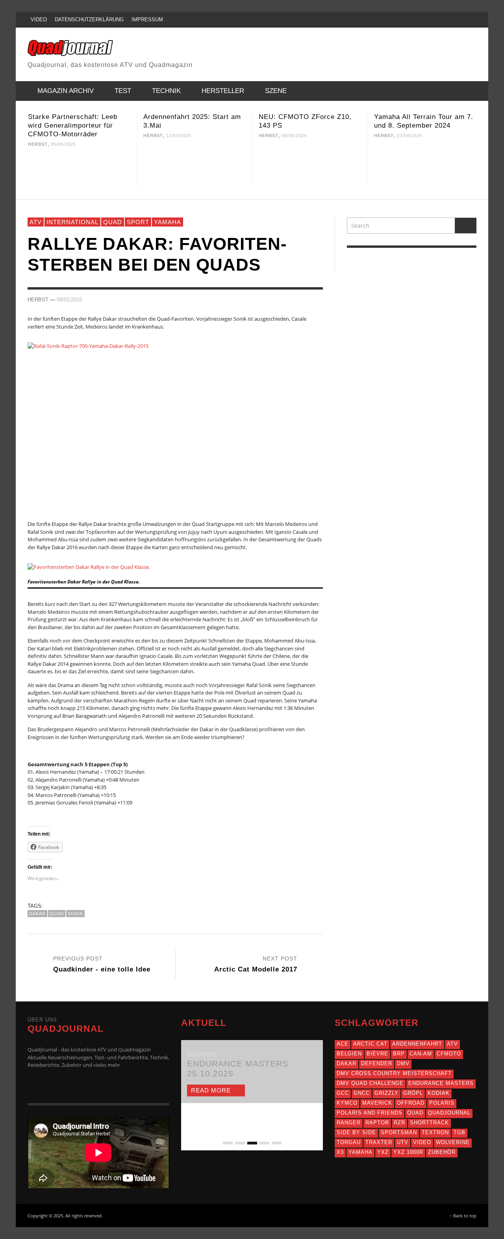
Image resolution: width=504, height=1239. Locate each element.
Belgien (349, 1054)
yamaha (360, 1152)
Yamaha (167, 222)
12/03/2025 (178, 135)
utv (402, 1142)
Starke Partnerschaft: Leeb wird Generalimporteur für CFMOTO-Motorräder (72, 125)
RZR (399, 1123)
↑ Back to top (463, 1216)
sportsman (399, 1132)
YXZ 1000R (408, 1152)
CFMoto (449, 1054)
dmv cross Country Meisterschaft (394, 1073)
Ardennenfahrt (417, 1044)
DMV (403, 1063)
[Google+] (407, 20)
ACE (342, 1044)
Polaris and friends (369, 1113)
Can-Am (421, 1054)
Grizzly (386, 1093)
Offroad (410, 1103)
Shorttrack (429, 1123)
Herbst (38, 144)
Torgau (349, 1142)
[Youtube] (452, 20)
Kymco (347, 1103)
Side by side (356, 1132)
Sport (138, 222)
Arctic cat (370, 1044)
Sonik (75, 913)
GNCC (362, 1093)
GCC (343, 1093)
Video (422, 1142)
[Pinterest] (437, 20)
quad (57, 913)
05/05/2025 (63, 144)
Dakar (37, 913)
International (72, 222)
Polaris (441, 1103)
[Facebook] (392, 20)
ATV (36, 222)
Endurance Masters (441, 1083)
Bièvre (377, 1054)
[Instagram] (422, 20)
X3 (340, 1152)
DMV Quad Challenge (370, 1083)
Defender (376, 1063)
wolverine (453, 1142)
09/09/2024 (294, 135)
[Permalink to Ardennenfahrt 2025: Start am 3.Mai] (194, 166)
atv (452, 1044)
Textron (435, 1132)
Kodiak (439, 1093)
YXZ (383, 1152)
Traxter (378, 1142)
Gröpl (413, 1093)
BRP (399, 1054)
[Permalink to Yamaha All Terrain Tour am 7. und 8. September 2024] (425, 166)
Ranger (349, 1123)
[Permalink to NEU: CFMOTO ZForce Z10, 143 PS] (310, 166)
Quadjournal (449, 1113)
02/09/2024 (409, 135)
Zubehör (442, 1152)
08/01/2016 (69, 299)
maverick (377, 1103)
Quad (112, 222)
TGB (459, 1132)
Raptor (377, 1123)
